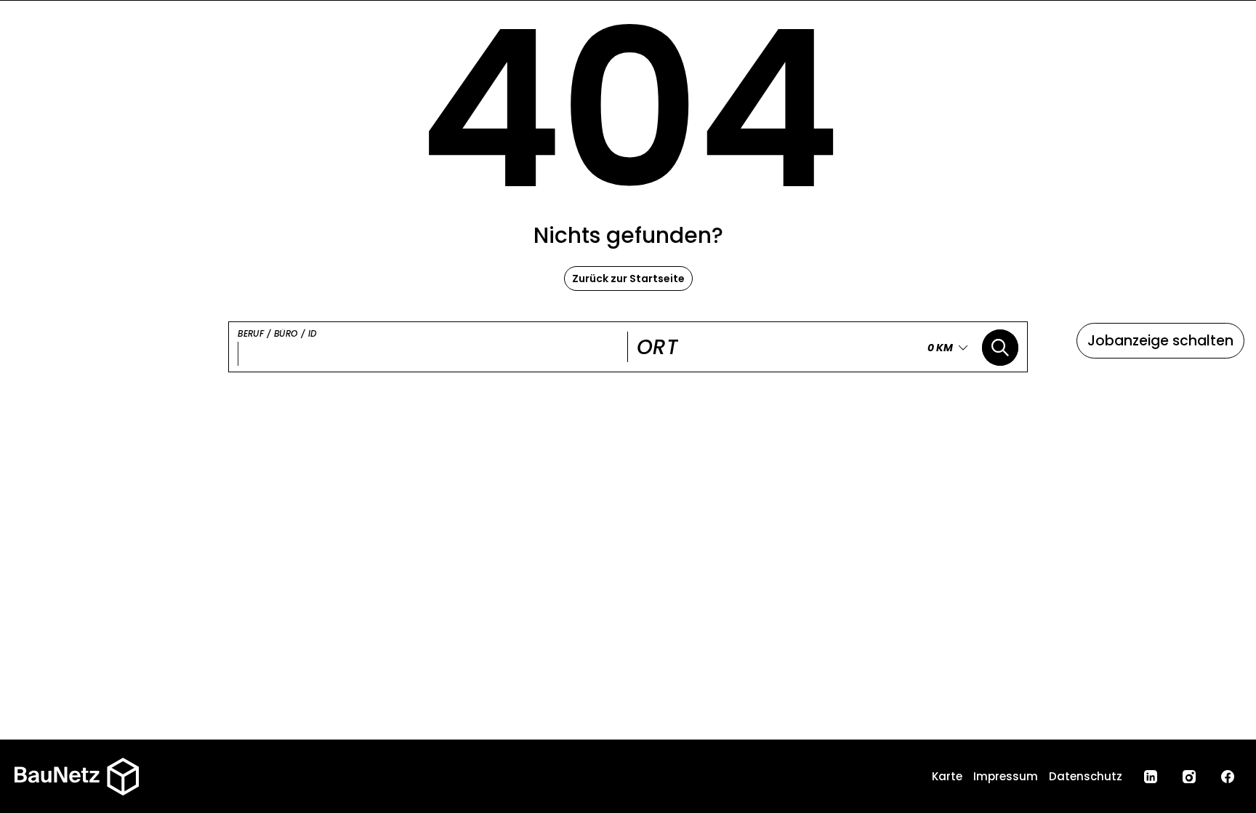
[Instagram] (1189, 776)
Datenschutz (1085, 776)
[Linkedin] (1150, 776)
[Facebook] (1227, 776)
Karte (947, 776)
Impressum (1005, 776)
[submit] (1000, 347)
